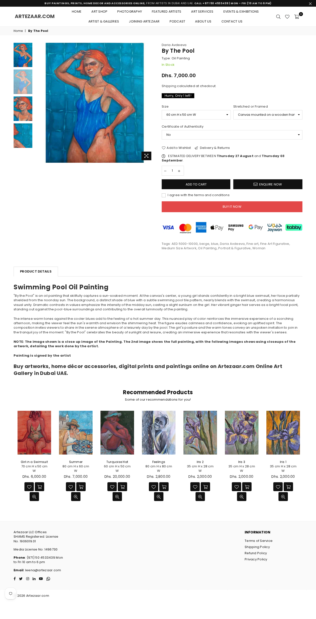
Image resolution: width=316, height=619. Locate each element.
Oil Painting (207, 248)
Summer (76, 462)
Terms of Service (259, 540)
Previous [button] (39, 102)
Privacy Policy (256, 559)
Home (76, 11)
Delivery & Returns (214, 148)
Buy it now (232, 206)
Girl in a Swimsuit (34, 462)
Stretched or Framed (250, 106)
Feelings (158, 462)
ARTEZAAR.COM (35, 16)
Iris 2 (200, 462)
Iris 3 (241, 462)
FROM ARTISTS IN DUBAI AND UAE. (158, 3)
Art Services (202, 11)
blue (214, 243)
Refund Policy (256, 553)
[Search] (278, 16)
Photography (129, 11)
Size (165, 106)
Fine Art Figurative (274, 243)
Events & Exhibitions (241, 11)
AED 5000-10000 (185, 243)
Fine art (252, 243)
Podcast (177, 21)
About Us (203, 21)
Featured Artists (166, 11)
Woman (258, 248)
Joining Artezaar (144, 21)
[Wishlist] (287, 16)
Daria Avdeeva (174, 45)
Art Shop (99, 11)
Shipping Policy (257, 547)
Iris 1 (283, 462)
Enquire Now (270, 184)
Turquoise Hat (117, 462)
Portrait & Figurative (234, 248)
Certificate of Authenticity (182, 126)
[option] (95, 103)
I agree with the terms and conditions (198, 195)
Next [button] (150, 102)
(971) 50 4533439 (41, 557)
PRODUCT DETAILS (36, 271)
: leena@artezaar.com (42, 570)
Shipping (169, 86)
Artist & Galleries (103, 21)
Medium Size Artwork (179, 248)
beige (204, 243)
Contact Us (232, 21)
